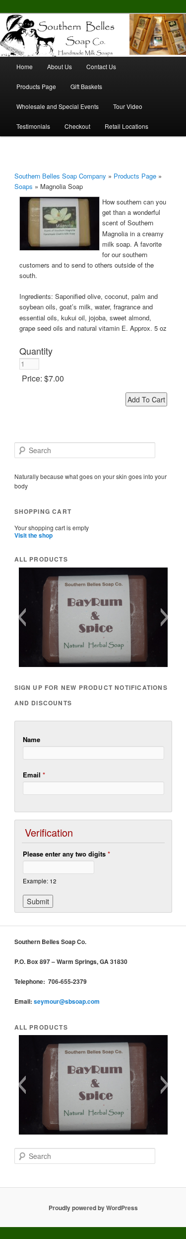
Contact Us (101, 66)
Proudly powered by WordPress (93, 1207)
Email (34, 774)
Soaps (23, 186)
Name (31, 739)
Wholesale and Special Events (57, 106)
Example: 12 (40, 881)
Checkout (77, 126)
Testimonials (33, 126)
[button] (21, 617)
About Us (59, 66)
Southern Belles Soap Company (60, 176)
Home (24, 66)
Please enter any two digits (66, 853)
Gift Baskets (86, 86)
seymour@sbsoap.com (67, 1001)
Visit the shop (33, 535)
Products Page (36, 86)
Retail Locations (126, 126)
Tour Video (127, 106)
